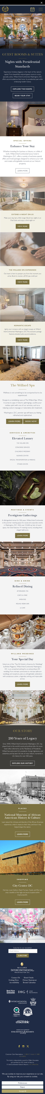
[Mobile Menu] (40, 9)
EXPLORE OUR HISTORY (22, 763)
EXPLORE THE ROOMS (22, 89)
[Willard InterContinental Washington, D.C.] (5, 9)
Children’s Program (22, 451)
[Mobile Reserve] (32, 9)
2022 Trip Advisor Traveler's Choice (33, 1001)
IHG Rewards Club (27, 992)
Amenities (22, 599)
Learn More (14, 421)
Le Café (22, 608)
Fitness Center (22, 464)
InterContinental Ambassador (18, 1001)
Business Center (22, 455)
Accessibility (14, 982)
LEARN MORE (22, 171)
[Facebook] (19, 1046)
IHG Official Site (33, 1064)
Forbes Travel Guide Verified (16, 1011)
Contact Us (15, 978)
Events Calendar (29, 982)
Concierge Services (22, 447)
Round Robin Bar (22, 604)
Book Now (31, 421)
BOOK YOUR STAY (22, 96)
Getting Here (14, 980)
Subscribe (22, 956)
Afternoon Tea (22, 591)
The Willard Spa (22, 443)
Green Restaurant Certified (27, 1011)
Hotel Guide (29, 978)
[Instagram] (23, 1046)
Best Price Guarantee (11, 992)
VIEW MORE (23, 226)
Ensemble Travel (22, 1021)
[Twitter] (27, 1046)
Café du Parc (22, 595)
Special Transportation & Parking (22, 460)
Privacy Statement (30, 980)
